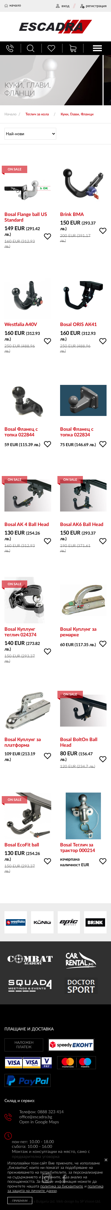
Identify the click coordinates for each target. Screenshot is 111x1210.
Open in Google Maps (39, 1122)
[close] (106, 1160)
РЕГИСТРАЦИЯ (96, 6)
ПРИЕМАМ (20, 1200)
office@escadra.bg (35, 1117)
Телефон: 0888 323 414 (41, 1112)
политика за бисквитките (61, 1186)
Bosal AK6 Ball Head (81, 524)
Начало (10, 114)
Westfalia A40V (20, 324)
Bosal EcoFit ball (21, 845)
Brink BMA (72, 214)
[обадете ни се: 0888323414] (10, 48)
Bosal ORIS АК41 (78, 324)
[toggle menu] (97, 48)
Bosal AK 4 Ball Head (26, 524)
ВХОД (65, 6)
